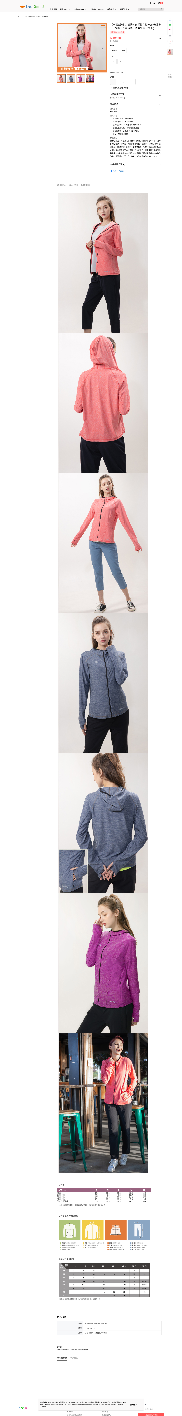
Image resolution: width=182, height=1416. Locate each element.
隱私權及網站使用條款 (74, 1415)
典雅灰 (114, 50)
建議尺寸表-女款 (116, 72)
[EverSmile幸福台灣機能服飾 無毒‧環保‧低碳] (31, 6)
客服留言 (105, 1412)
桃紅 (123, 50)
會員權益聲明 (106, 1415)
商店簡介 (70, 1412)
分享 (115, 171)
